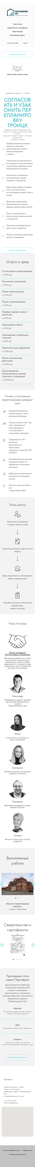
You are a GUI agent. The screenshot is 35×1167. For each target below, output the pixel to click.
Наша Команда (17, 31)
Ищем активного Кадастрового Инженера (17, 716)
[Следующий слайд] (33, 947)
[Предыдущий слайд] (1, 947)
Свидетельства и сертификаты (17, 28)
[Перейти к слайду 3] (19, 961)
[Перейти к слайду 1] (15, 961)
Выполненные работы (17, 35)
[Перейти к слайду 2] (17, 961)
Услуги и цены (17, 24)
